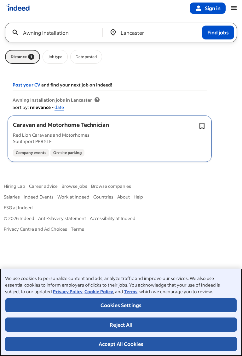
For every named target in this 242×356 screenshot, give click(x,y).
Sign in (213, 8)
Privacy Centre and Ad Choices (35, 229)
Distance (21, 56)
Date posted (86, 56)
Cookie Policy (98, 291)
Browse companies (111, 186)
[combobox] (56, 32)
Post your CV (26, 85)
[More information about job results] (97, 100)
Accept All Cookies (121, 344)
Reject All (121, 324)
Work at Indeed (73, 197)
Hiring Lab (14, 186)
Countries (103, 197)
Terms (130, 291)
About (123, 197)
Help (138, 197)
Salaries (12, 197)
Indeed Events (39, 197)
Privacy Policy (68, 291)
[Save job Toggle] (202, 126)
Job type (55, 56)
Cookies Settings (121, 305)
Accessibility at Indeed (112, 218)
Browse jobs (74, 186)
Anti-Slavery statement (62, 218)
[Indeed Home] (17, 8)
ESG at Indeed (18, 208)
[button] (61, 124)
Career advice (43, 186)
